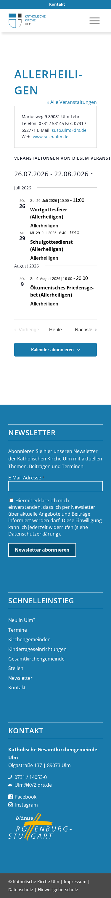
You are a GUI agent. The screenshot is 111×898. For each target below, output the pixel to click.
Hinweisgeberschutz (58, 889)
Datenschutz (20, 889)
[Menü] (94, 20)
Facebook (25, 797)
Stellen (15, 668)
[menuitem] (57, 4)
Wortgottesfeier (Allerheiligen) (48, 213)
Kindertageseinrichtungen (37, 649)
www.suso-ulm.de (50, 137)
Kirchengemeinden (29, 639)
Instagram (26, 805)
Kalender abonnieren (52, 349)
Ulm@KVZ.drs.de (33, 785)
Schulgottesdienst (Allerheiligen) (51, 245)
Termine (17, 630)
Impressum (75, 881)
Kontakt (17, 687)
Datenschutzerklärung (33, 533)
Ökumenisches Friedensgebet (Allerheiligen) (62, 291)
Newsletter (20, 678)
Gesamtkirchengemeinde (36, 658)
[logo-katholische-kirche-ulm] (46, 20)
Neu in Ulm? (21, 620)
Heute (55, 329)
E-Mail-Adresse (26, 477)
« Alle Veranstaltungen (72, 102)
